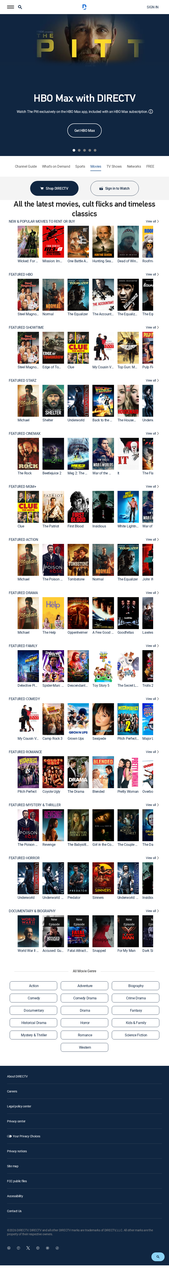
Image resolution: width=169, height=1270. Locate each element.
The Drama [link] (76, 791)
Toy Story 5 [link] (100, 685)
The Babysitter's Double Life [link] (88, 844)
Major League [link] (152, 738)
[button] (10, 7)
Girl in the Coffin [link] (104, 844)
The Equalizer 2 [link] (129, 314)
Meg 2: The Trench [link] (81, 473)
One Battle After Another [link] (85, 261)
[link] (28, 242)
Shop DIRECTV (57, 188)
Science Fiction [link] (136, 1035)
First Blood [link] (75, 526)
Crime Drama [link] (136, 998)
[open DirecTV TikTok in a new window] (57, 1248)
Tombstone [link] (76, 579)
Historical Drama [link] (33, 1022)
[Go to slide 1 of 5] (74, 150)
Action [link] (34, 985)
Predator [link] (74, 897)
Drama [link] (85, 1010)
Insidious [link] (99, 526)
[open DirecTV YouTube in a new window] (47, 1248)
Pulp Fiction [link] (151, 367)
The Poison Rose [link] (55, 579)
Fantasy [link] (136, 1010)
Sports (80, 166)
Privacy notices (17, 1151)
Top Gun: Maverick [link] (131, 367)
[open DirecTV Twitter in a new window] (28, 1248)
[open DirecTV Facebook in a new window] (18, 1248)
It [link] (118, 473)
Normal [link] (47, 314)
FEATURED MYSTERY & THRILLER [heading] (35, 805)
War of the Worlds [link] (105, 473)
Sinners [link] (98, 897)
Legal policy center (19, 1106)
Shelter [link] (47, 420)
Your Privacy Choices (26, 1136)
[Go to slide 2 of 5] (79, 150)
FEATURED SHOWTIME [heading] (26, 327)
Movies (95, 166)
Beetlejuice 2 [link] (51, 473)
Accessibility (15, 1196)
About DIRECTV (17, 1076)
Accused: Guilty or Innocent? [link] (63, 950)
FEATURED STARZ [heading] (23, 380)
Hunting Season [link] (104, 261)
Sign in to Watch (117, 188)
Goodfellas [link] (126, 632)
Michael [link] (23, 420)
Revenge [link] (48, 844)
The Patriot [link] (50, 526)
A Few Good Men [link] (105, 632)
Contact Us (14, 1211)
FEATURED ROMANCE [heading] (25, 752)
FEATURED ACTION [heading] (23, 539)
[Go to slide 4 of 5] (89, 150)
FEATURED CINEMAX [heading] (24, 433)
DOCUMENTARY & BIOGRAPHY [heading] (32, 911)
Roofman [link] (149, 261)
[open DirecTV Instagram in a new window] (38, 1248)
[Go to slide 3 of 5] (84, 150)
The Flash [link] (149, 473)
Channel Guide (26, 166)
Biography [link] (135, 985)
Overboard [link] (150, 791)
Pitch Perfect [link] (27, 791)
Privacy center (16, 1121)
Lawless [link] (148, 632)
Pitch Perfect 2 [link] (128, 738)
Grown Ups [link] (76, 738)
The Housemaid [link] (129, 420)
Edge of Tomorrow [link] (56, 367)
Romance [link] (85, 1035)
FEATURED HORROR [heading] (24, 858)
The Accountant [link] (104, 314)
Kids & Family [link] (136, 1022)
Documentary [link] (34, 1010)
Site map (12, 1166)
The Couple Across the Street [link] (139, 844)
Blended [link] (98, 791)
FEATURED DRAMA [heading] (23, 593)
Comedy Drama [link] (85, 998)
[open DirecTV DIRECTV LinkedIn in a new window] (9, 1248)
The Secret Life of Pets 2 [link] (136, 685)
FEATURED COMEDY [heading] (24, 699)
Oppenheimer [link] (77, 632)
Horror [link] (85, 1022)
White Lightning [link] (129, 526)
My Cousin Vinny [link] (105, 367)
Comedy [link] (34, 998)
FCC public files (17, 1181)
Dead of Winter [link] (129, 261)
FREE (150, 166)
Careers (12, 1091)
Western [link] (85, 1047)
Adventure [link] (84, 985)
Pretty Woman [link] (128, 791)
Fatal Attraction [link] (79, 950)
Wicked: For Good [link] (31, 261)
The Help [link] (49, 632)
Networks (134, 166)
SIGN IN (152, 7)
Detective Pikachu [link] (31, 685)
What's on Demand (56, 166)
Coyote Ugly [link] (51, 791)
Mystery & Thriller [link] (34, 1035)
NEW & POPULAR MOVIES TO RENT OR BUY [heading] (42, 221)
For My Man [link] (127, 950)
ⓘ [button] (151, 111)
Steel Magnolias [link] (30, 314)
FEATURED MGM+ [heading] (22, 486)
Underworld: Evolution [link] (58, 897)
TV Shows (114, 166)
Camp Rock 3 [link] (52, 738)
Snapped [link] (99, 950)
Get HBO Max (84, 130)
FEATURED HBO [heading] (21, 274)
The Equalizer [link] (78, 314)
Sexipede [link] (99, 738)
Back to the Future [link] (105, 420)
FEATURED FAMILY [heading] (23, 646)
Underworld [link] (76, 420)
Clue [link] (71, 367)
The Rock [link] (24, 473)
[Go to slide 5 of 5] (95, 150)
